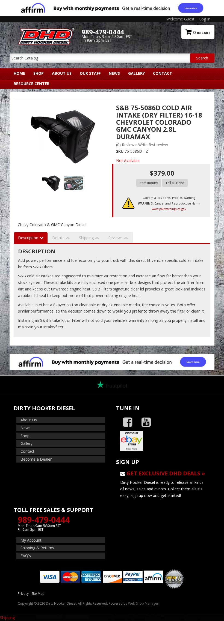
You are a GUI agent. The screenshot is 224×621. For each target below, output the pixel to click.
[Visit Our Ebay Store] (163, 441)
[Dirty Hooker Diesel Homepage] (45, 32)
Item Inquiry (149, 183)
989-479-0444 (44, 519)
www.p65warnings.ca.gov (169, 209)
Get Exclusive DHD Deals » (165, 473)
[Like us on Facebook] (127, 422)
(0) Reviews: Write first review (142, 144)
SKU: (120, 151)
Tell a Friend (175, 183)
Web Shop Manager (143, 603)
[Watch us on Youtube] (146, 422)
